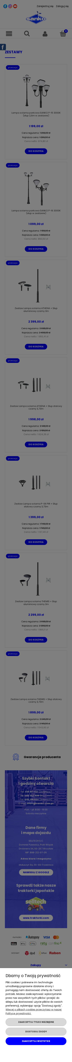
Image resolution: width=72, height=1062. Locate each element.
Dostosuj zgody (36, 1031)
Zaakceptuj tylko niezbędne (36, 1022)
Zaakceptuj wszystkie (36, 1041)
